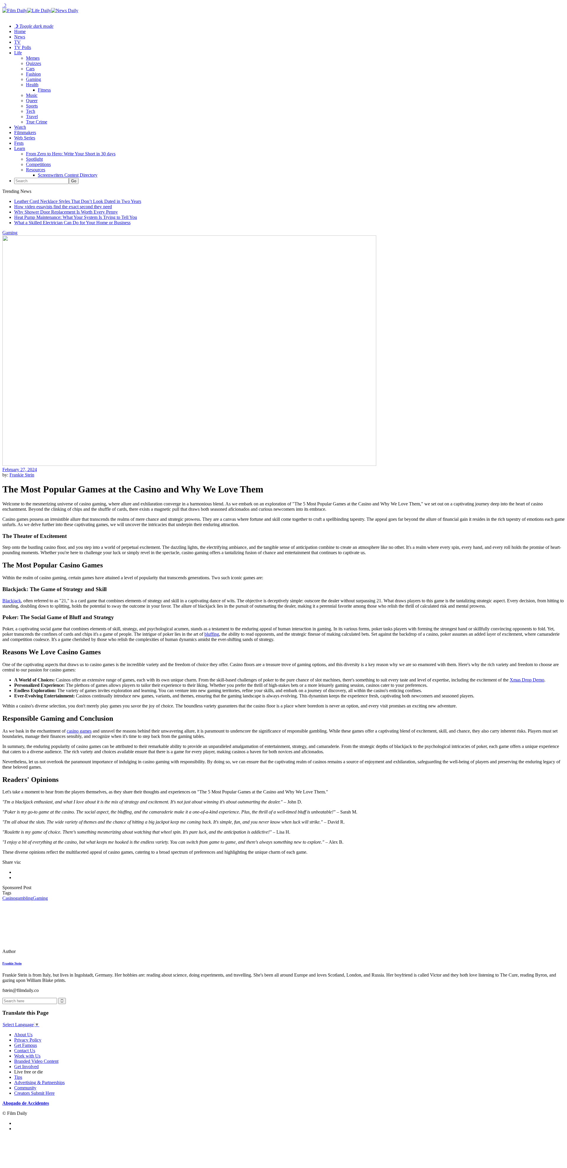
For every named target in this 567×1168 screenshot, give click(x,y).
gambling (24, 898)
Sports (32, 105)
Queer (32, 100)
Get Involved (26, 1066)
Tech (30, 111)
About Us (23, 1034)
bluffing (211, 634)
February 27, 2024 (19, 469)
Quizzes (33, 63)
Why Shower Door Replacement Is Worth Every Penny (66, 211)
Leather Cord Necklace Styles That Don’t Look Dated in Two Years (77, 201)
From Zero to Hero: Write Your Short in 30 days (70, 153)
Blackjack (11, 600)
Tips (18, 1077)
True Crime (36, 121)
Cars (30, 68)
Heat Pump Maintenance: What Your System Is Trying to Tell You (75, 217)
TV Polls (22, 47)
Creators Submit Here (34, 1093)
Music (32, 95)
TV (17, 42)
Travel (32, 116)
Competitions (38, 164)
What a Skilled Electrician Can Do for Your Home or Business (72, 222)
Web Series (24, 137)
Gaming (33, 79)
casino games (79, 730)
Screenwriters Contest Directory (67, 175)
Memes (33, 58)
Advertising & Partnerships (39, 1082)
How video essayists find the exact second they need (63, 206)
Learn (19, 148)
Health (32, 84)
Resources (35, 169)
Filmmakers (25, 132)
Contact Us (24, 1050)
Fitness (44, 89)
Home (20, 31)
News (19, 36)
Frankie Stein (21, 474)
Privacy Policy (27, 1039)
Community (25, 1087)
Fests (19, 143)
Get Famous (25, 1045)
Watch (20, 127)
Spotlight (34, 159)
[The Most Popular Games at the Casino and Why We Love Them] (43, 951)
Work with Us (27, 1055)
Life (18, 52)
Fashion (33, 74)
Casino (8, 898)
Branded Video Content (36, 1061)
